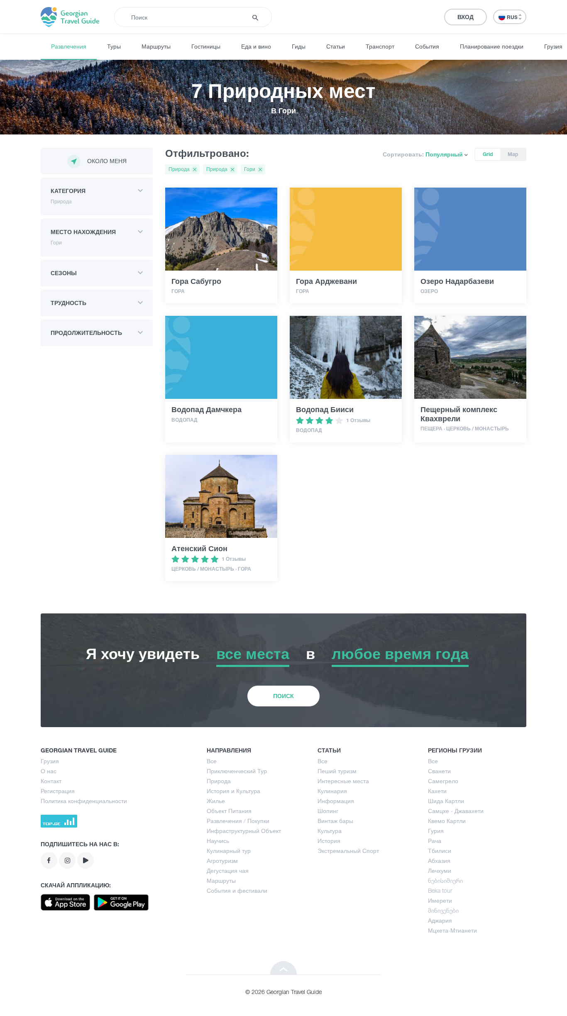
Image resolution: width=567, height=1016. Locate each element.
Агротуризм (222, 860)
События (427, 46)
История (329, 840)
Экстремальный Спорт (348, 850)
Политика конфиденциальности (84, 800)
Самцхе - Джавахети (456, 810)
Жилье (216, 800)
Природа (219, 780)
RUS (513, 17)
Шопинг (328, 810)
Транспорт (380, 46)
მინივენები (443, 910)
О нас (48, 770)
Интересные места (343, 780)
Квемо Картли (447, 820)
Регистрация (58, 790)
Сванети (439, 770)
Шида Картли (446, 800)
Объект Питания (229, 810)
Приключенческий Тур (237, 770)
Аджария (440, 920)
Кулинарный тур (229, 850)
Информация (336, 800)
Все (212, 760)
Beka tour (440, 890)
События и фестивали (237, 890)
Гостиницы (205, 46)
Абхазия (439, 860)
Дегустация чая (228, 870)
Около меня (107, 160)
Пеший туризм (337, 770)
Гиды (298, 46)
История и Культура (233, 790)
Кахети (437, 790)
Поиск (283, 695)
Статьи (335, 46)
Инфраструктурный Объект (244, 830)
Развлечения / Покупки (238, 820)
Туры (114, 46)
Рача (434, 840)
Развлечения (68, 46)
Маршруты (156, 46)
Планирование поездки (491, 46)
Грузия (50, 760)
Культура (330, 830)
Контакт (51, 780)
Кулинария (332, 790)
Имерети (440, 900)
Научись (218, 840)
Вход (465, 16)
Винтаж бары (335, 820)
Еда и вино (256, 46)
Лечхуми (439, 870)
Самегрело (443, 780)
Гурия (436, 830)
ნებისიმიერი (445, 880)
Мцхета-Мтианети (452, 930)
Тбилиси (439, 850)
